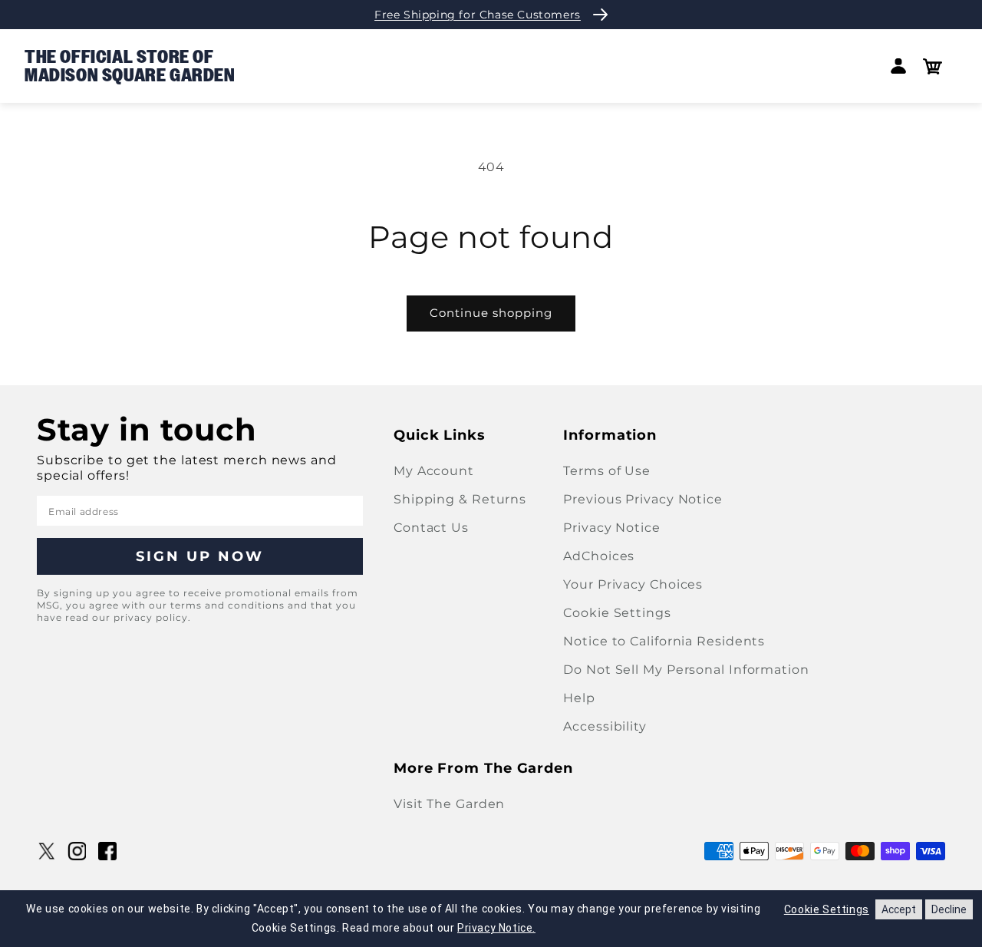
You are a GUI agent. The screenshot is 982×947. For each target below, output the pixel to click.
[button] (932, 66)
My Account (434, 471)
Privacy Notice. (496, 928)
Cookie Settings (617, 612)
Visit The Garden (449, 804)
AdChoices (598, 556)
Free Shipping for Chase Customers (477, 14)
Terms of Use (607, 471)
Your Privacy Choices (633, 584)
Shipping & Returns (460, 499)
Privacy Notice (612, 527)
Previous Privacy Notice (643, 499)
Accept (898, 909)
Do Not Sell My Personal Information (686, 669)
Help (579, 698)
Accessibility (605, 726)
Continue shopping (491, 312)
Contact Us (431, 527)
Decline (949, 909)
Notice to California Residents (664, 641)
